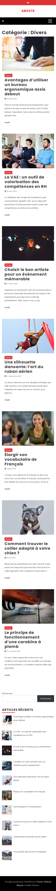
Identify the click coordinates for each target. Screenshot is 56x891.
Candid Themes (31, 885)
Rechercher (7, 693)
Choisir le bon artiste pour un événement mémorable (27, 274)
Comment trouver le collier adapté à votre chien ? (27, 548)
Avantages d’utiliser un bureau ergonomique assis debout (26, 87)
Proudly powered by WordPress (20, 881)
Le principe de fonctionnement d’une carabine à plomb (23, 639)
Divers (8, 75)
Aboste (28, 11)
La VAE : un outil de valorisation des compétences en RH (26, 181)
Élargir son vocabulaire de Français (21, 459)
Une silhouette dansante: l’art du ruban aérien (24, 366)
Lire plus (7, 122)
